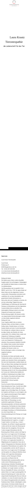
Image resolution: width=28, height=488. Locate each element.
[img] (14, 128)
